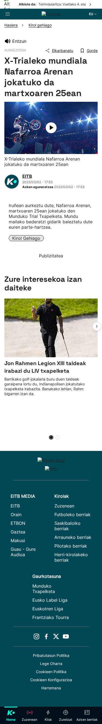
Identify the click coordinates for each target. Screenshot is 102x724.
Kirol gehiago (26, 238)
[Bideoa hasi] (51, 127)
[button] (96, 326)
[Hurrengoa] (90, 4)
